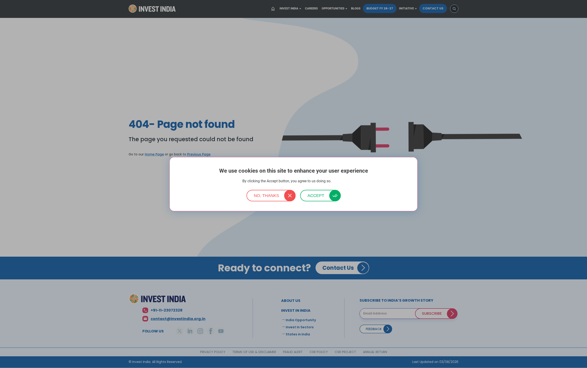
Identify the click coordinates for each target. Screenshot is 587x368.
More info (338, 181)
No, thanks (266, 195)
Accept (315, 195)
